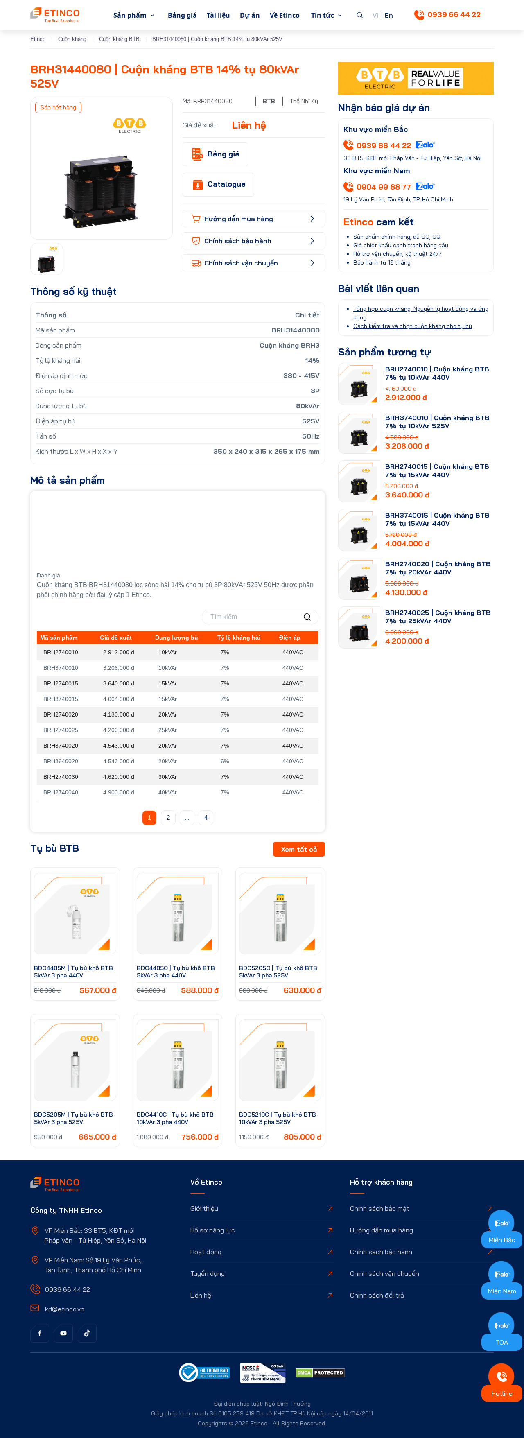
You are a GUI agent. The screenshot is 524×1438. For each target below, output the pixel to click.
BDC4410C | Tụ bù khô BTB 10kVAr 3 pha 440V (175, 1118)
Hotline (502, 1393)
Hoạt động (205, 1252)
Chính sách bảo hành (381, 1252)
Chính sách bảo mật (379, 1208)
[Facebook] (39, 1333)
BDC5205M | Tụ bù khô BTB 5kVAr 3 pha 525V (73, 1118)
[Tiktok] (87, 1333)
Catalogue (227, 184)
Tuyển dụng (207, 1273)
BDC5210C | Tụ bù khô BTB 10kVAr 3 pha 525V (277, 1118)
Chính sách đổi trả (377, 1295)
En (389, 15)
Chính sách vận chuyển (384, 1273)
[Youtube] (63, 1333)
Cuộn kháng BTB (119, 39)
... (187, 817)
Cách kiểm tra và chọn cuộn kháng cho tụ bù (412, 326)
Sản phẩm (130, 15)
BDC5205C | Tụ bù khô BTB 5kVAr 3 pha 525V (278, 971)
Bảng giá (182, 15)
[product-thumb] (75, 914)
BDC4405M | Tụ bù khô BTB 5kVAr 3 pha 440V (73, 971)
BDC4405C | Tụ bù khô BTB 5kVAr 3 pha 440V (176, 971)
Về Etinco (285, 15)
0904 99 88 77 (384, 187)
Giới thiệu (204, 1208)
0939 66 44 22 (454, 14)
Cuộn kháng (72, 39)
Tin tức (322, 15)
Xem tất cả (299, 849)
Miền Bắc (502, 1240)
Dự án (250, 15)
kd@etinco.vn (64, 1309)
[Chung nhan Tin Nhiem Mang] (263, 1374)
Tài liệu (218, 15)
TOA (502, 1342)
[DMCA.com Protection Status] (320, 1374)
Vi (375, 15)
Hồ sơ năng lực (212, 1230)
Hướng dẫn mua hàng (381, 1230)
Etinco (37, 39)
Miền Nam (502, 1291)
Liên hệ (200, 1295)
